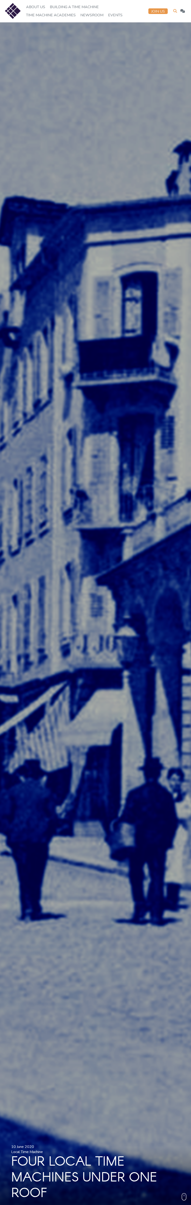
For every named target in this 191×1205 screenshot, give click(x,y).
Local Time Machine (27, 1151)
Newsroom (91, 15)
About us (35, 7)
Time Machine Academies (51, 15)
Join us (158, 11)
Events (115, 15)
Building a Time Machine (74, 7)
